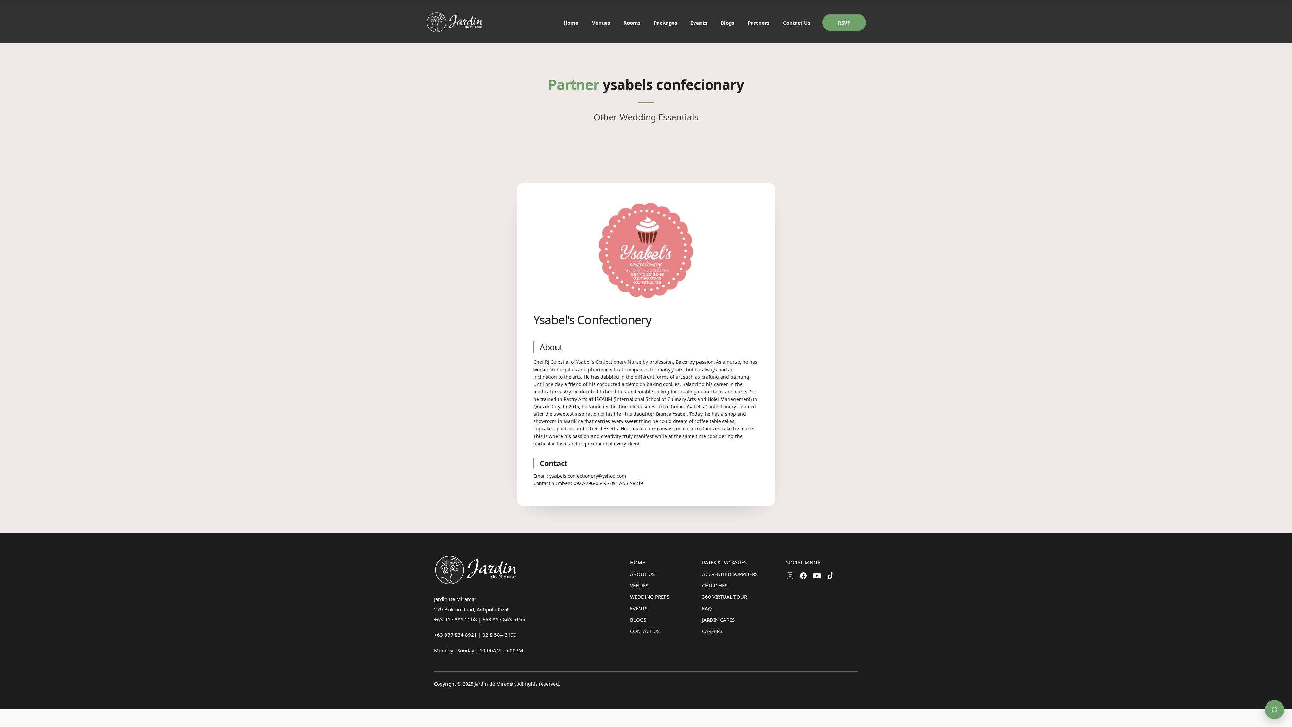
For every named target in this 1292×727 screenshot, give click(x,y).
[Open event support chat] (1274, 709)
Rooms (631, 22)
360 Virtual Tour (724, 596)
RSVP (844, 22)
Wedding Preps (649, 596)
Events (698, 22)
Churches (714, 585)
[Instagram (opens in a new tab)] (790, 576)
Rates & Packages (724, 562)
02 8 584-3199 (499, 634)
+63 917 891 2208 (455, 619)
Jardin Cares (718, 619)
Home (571, 22)
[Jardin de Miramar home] (454, 22)
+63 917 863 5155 (504, 619)
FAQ (707, 608)
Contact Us (796, 22)
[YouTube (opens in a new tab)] (817, 576)
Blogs (727, 22)
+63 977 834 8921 (455, 634)
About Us (642, 573)
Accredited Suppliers (729, 573)
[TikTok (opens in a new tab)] (830, 576)
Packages (665, 22)
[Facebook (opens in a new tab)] (803, 576)
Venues (601, 22)
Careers (712, 631)
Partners (758, 22)
